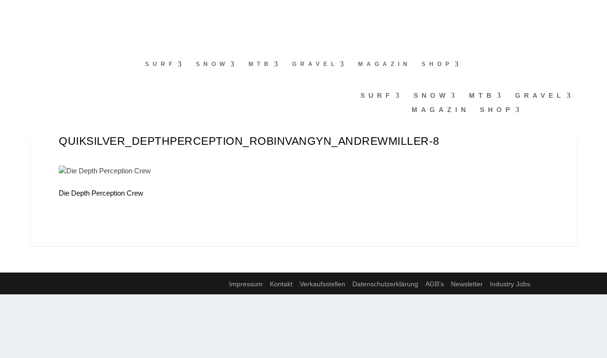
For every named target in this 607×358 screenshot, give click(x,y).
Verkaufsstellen (322, 284)
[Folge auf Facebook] (7, 12)
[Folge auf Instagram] (26, 12)
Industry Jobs (510, 284)
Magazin (384, 64)
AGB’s (434, 284)
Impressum (246, 284)
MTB (260, 64)
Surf (160, 64)
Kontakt (281, 284)
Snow (212, 64)
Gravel (315, 64)
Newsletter (467, 284)
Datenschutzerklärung (385, 284)
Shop (437, 64)
